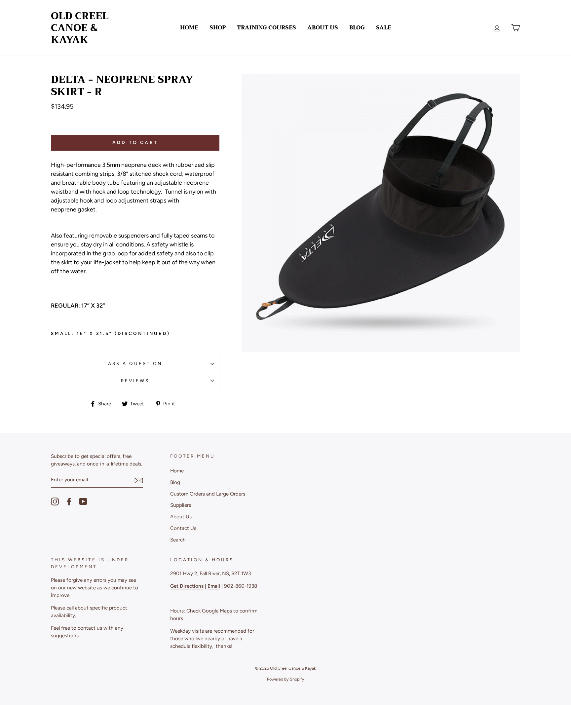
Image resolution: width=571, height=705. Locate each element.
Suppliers (180, 505)
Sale (383, 27)
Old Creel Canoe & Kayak (80, 27)
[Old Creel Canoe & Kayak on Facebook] (69, 501)
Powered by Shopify (285, 679)
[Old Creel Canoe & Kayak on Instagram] (55, 501)
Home (189, 27)
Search (178, 540)
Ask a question (135, 363)
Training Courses (266, 27)
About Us (322, 27)
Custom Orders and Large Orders (207, 494)
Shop (217, 27)
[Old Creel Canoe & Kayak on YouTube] (83, 501)
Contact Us (183, 528)
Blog (357, 27)
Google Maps (217, 611)
